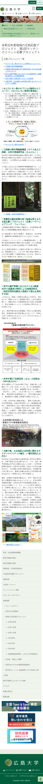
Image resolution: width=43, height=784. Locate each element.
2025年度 (11, 649)
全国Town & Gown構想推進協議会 (18, 665)
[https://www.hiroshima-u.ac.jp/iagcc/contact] (21, 720)
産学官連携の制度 (9, 563)
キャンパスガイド (12, 606)
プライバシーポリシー (29, 776)
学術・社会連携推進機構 (12, 552)
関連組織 (6, 697)
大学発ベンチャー (9, 585)
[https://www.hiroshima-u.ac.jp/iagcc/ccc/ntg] (21, 706)
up (40, 780)
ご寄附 (5, 675)
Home (6, 25)
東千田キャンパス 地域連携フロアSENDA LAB (22, 670)
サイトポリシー (11, 776)
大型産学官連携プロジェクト (13, 574)
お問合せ (36, 13)
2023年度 (11, 638)
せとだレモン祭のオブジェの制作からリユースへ (23, 64)
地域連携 (30, 25)
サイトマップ (9, 13)
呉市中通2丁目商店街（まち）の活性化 (19, 78)
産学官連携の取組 (9, 558)
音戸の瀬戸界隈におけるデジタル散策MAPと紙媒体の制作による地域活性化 (23, 75)
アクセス (23, 13)
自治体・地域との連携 (14, 659)
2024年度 (11, 643)
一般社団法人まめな (12, 545)
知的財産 (6, 579)
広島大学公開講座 (12, 611)
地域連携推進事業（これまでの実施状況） (23, 654)
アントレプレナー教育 (11, 590)
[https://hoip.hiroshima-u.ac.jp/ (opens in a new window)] (21, 736)
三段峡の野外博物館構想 (14, 66)
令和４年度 (12, 633)
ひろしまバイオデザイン (12, 595)
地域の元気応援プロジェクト (13, 29)
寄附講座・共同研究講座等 (12, 568)
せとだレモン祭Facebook (14, 144)
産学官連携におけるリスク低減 (14, 681)
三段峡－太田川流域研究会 (15, 214)
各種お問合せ (8, 691)
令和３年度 (12, 627)
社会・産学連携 (17, 25)
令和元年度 (31, 29)
